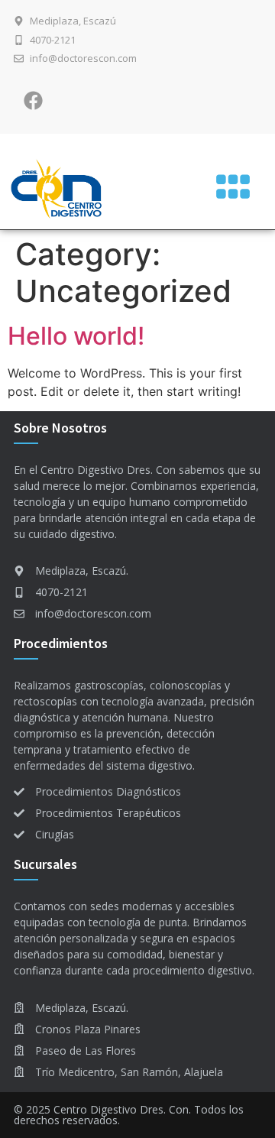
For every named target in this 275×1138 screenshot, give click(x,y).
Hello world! (76, 336)
